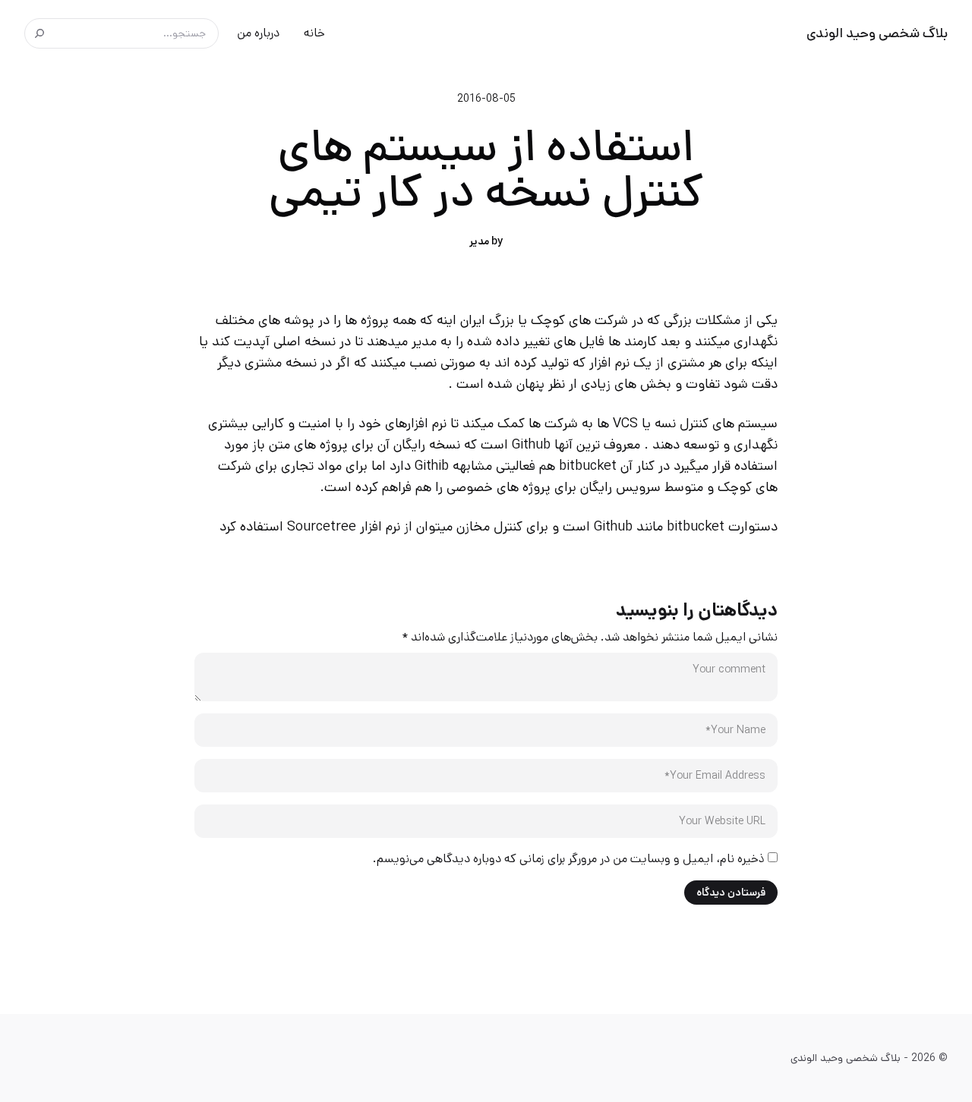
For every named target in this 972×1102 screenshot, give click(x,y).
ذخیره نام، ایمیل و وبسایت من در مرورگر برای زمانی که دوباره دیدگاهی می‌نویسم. (569, 858)
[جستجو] (39, 33)
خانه (314, 33)
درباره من (258, 33)
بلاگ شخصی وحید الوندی (877, 33)
